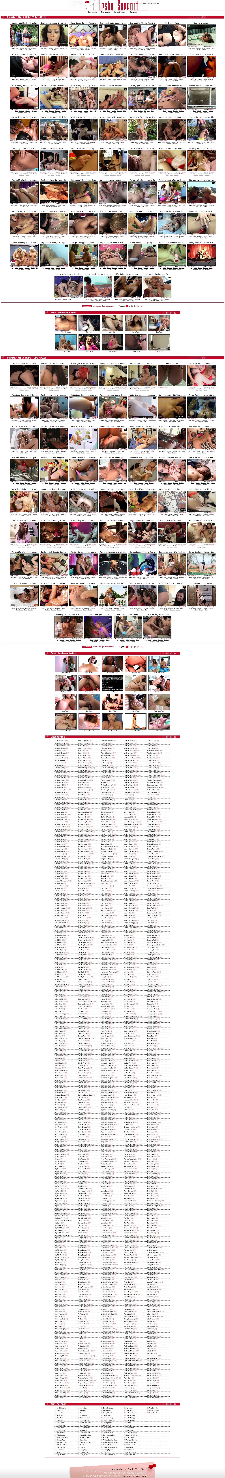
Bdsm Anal (58, 1129)
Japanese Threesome (108, 1134)
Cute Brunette (82, 1107)
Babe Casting (59, 1075)
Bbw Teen (58, 1124)
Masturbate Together (130, 822)
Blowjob (25, 142)
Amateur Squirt (59, 866)
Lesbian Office (105, 1348)
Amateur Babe (59, 768)
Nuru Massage (128, 1095)
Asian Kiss (58, 1021)
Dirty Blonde (82, 1166)
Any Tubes (65, 711)
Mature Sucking (129, 923)
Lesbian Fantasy (106, 1287)
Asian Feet (58, 1011)
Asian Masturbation (61, 1028)
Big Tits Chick (59, 1252)
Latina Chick (105, 1196)
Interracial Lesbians (107, 1080)
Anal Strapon (59, 972)
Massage (78, 237)
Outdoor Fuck (128, 1142)
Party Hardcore (129, 1181)
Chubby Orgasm (83, 969)
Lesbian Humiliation (107, 1314)
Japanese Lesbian (107, 1120)
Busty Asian (81, 898)
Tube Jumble (89, 673)
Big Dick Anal (59, 1225)
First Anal (81, 1388)
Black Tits (58, 1336)
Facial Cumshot (83, 1307)
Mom (19, 547)
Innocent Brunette (106, 1048)
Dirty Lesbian (82, 1176)
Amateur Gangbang (61, 819)
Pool (200, 112)
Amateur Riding (60, 859)
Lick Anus (127, 795)
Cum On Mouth (82, 1085)
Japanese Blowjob (107, 1110)
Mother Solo (128, 1073)
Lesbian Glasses (106, 1304)
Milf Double (127, 950)
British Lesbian (82, 800)
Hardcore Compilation (108, 942)
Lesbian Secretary (106, 1388)
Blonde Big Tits (59, 1356)
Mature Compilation (130, 851)
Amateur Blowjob (60, 775)
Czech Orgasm (82, 1134)
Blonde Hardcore (60, 1388)
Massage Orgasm (129, 819)
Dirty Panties (82, 1181)
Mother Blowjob (129, 1060)
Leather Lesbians (106, 1235)
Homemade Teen (106, 969)
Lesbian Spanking (130, 750)
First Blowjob (82, 1390)
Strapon (204, 49)
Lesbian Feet (105, 1289)
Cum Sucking (82, 1090)
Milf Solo (126, 987)
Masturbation (87, 79)
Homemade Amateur (107, 960)
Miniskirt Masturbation (131, 1016)
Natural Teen (128, 1085)
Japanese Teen (106, 1132)
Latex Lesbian (105, 1174)
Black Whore (59, 1339)
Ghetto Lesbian (106, 812)
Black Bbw (58, 1287)
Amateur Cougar (60, 792)
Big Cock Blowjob (60, 1213)
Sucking (132, 300)
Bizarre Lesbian (60, 1275)
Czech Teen (81, 1137)
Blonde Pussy (82, 748)
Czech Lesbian (82, 1132)
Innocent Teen (105, 1056)
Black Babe (58, 1284)
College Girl (81, 1026)
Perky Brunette (128, 1191)
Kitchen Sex (105, 1164)
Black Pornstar (59, 1319)
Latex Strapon (105, 1183)
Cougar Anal (82, 1041)
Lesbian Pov (105, 1373)
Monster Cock (128, 1053)
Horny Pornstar (106, 1006)
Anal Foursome (59, 947)
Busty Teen (81, 928)
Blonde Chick (59, 1366)
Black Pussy (58, 1321)
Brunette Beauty (83, 819)
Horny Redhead (106, 1009)
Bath (83, 269)
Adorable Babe (59, 741)
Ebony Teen (81, 1284)
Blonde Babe (59, 1348)
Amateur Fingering (61, 814)
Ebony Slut (81, 1279)
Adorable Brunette (60, 745)
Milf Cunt (127, 945)
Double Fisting (82, 1206)
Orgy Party (127, 1132)
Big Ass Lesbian (60, 1188)
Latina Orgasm (105, 1220)
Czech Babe (82, 1124)
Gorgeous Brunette (107, 854)
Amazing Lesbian (60, 908)
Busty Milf (81, 920)
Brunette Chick (82, 834)
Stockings (138, 80)
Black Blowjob (59, 1292)
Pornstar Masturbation (131, 1238)
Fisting (208, 48)
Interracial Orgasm (107, 1088)
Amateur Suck (59, 873)
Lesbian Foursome (107, 1302)
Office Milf (127, 1107)
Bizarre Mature (59, 1277)
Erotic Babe (81, 1292)
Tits (184, 142)
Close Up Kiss (82, 999)
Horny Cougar (105, 987)
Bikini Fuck (58, 1270)
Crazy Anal (81, 1065)
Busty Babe (81, 901)
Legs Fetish (104, 1238)
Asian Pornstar (59, 1043)
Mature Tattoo (128, 925)
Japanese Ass (105, 1105)
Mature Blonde (128, 844)
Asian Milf (58, 1033)
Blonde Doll (58, 1373)
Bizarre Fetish (59, 1272)
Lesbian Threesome (130, 775)
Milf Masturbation (129, 967)
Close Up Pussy (83, 1006)
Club (102, 641)
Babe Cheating (59, 1078)
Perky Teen (127, 1196)
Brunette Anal (82, 809)
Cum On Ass (82, 1083)
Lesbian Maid (105, 1326)
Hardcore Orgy (105, 952)
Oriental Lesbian (129, 1134)
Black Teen (58, 1331)
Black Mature (59, 1307)
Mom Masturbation (130, 1036)
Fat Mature (81, 1331)
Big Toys (57, 1262)
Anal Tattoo (58, 974)
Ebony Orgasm (82, 1275)
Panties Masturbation (130, 1159)
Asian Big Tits (59, 999)
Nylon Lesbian (128, 1100)
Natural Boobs (128, 1078)
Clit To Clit (81, 992)
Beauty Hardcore (60, 1149)
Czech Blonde (82, 1127)
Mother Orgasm (129, 1068)
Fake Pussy (81, 1309)
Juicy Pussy (104, 1142)
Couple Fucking (83, 1053)
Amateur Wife (59, 888)
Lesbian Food (105, 1299)
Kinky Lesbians (106, 1151)
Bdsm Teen (58, 1137)
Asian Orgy (58, 1041)
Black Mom (58, 1311)
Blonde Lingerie (60, 1393)
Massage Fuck (128, 814)
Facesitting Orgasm (84, 1304)
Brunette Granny (83, 849)
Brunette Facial (82, 844)
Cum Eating (81, 1080)
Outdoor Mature (129, 1147)
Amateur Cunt (59, 800)
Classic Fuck (82, 979)
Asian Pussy (59, 1046)
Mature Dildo (128, 856)
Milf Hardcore (128, 962)
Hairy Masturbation (107, 915)
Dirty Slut (81, 1183)
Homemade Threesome (108, 972)
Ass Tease (58, 1065)
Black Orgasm (59, 1314)
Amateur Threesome (61, 881)
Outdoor (196, 112)
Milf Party (127, 974)
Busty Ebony (82, 910)
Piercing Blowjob (129, 1213)
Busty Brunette (82, 908)
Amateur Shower (60, 861)
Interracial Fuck (106, 1075)
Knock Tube (136, 711)
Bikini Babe (58, 1265)
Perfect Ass (127, 1186)
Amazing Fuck (59, 905)
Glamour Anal (105, 829)
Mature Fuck (128, 871)
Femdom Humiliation (84, 1356)
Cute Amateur (82, 1100)
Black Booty (58, 1294)
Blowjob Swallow (83, 773)
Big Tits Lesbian (60, 1257)
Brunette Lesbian (83, 854)
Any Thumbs (159, 692)
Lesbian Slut (128, 743)
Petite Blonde (128, 1201)
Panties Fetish (128, 1156)
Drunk (90, 390)
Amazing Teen (59, 915)
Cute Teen (81, 1120)
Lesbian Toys (128, 780)
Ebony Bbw (81, 1247)
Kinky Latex (104, 1149)
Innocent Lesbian (106, 1053)
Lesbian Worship (129, 790)
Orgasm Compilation (130, 1127)
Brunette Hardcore (84, 851)
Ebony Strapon (82, 1282)
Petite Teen (127, 1211)
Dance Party (82, 1139)
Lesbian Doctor (106, 1279)
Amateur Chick (59, 785)
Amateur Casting (60, 780)
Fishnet (86, 112)
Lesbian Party (105, 1363)
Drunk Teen (81, 1235)
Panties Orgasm (129, 1161)
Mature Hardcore (129, 881)
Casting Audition (83, 933)
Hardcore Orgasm (106, 950)
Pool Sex (127, 1220)
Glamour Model (106, 839)
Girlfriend (137, 49)
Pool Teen (127, 1223)
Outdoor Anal (128, 1137)
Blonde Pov (81, 745)
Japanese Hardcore (107, 1115)
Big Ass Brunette (60, 1179)
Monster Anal (128, 1051)
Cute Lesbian (82, 1112)
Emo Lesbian (82, 1289)
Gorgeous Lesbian (107, 856)
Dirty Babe (81, 1161)
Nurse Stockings (129, 1092)
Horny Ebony (105, 989)
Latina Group (105, 1206)
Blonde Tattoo (82, 758)
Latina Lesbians (106, 1211)
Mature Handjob (129, 878)
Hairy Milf (104, 920)
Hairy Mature (105, 918)
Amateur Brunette (60, 777)
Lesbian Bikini (105, 1260)
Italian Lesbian (105, 1100)
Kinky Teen (104, 1156)
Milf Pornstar (128, 977)
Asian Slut (58, 1048)
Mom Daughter (128, 1031)
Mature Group (128, 876)
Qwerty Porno (66, 673)
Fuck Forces (136, 351)
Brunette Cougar (83, 837)
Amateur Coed (59, 787)
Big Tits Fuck (59, 1255)
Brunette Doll (82, 841)
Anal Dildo (58, 940)
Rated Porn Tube (89, 730)
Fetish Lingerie (82, 1373)
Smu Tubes (159, 730)
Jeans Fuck (104, 1137)
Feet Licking (82, 1346)
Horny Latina (105, 994)
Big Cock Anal (59, 1211)
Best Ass (57, 1159)
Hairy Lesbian (105, 913)
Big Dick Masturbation (62, 1235)
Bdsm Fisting (59, 1132)
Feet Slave (81, 1348)
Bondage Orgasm (83, 777)
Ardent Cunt (112, 332)
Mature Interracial (129, 883)
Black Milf (58, 1309)
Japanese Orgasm (107, 1129)
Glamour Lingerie (106, 837)
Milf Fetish (127, 952)
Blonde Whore (82, 765)
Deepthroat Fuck (83, 1147)
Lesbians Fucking (129, 792)
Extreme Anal (82, 1302)
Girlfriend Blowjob (106, 819)
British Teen (81, 807)
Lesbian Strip (128, 763)
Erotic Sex (81, 1297)
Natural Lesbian (129, 1080)
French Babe (105, 777)
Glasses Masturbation (108, 846)
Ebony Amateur (83, 1240)
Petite (111, 578)
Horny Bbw (104, 977)
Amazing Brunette (60, 901)
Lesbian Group (105, 1307)
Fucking (196, 175)
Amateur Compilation (61, 790)
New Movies (105, 12)
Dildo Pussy (81, 1154)
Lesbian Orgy (105, 1356)
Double (58, 269)
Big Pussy (58, 1247)
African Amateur (60, 758)
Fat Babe (81, 1319)
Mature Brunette (129, 849)
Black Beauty (59, 1289)
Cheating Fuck (82, 947)
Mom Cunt (127, 1028)
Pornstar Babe (128, 1228)
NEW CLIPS (97, 306)
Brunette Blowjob (83, 827)
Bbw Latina (58, 1110)
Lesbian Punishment (107, 1375)
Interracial (63, 483)
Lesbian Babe (105, 1250)
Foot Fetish (104, 763)
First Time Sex (105, 743)
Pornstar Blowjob (129, 1230)
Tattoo (148, 80)
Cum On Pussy (82, 1088)
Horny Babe (105, 974)
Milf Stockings (128, 994)
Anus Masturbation (61, 984)
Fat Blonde (81, 1321)
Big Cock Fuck (59, 1218)
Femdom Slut (82, 1361)
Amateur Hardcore (60, 827)
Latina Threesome (106, 1233)
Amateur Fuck (59, 817)
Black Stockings (60, 1329)
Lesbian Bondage (106, 1262)
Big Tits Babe (59, 1250)
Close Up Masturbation (85, 1001)
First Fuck (81, 1393)
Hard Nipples (105, 935)
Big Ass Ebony (59, 1183)
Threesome (206, 112)
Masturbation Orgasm (131, 824)
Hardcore (57, 111)
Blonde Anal (58, 1343)
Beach (49, 142)
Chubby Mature (83, 964)
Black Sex (58, 1324)
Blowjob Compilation (84, 768)
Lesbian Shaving (106, 1393)
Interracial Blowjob (107, 1065)
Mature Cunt (128, 854)
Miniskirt (201, 175)
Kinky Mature (105, 1154)
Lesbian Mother (106, 1343)
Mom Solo (127, 1043)
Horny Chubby (105, 984)
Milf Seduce (127, 984)
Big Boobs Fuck (60, 1203)
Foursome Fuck (106, 770)
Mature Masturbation (130, 896)
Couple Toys (82, 1063)
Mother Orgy (128, 1070)
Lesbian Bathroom (107, 1255)
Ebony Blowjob (82, 1252)
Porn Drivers (159, 351)
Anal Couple (59, 937)
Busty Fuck (81, 913)
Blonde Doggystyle (61, 1370)
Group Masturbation (107, 881)
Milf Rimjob (127, 982)
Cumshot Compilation (85, 1095)
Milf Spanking (128, 989)
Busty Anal (81, 896)
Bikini (60, 142)
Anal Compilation (60, 935)
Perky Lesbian (128, 1193)
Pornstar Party (128, 1245)
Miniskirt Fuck (128, 1014)
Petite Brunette (128, 1203)
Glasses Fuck (105, 844)
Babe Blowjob (59, 1073)
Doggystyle (54, 112)
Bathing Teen (59, 1092)
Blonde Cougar (59, 1368)
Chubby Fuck (82, 960)
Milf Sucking (128, 999)
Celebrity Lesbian (83, 940)
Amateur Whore (60, 886)
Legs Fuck (104, 1240)
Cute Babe (81, 1102)
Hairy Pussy (105, 923)
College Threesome (84, 1038)
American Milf (59, 928)
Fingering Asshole (83, 1378)
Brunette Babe (82, 814)
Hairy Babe (104, 893)
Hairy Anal (104, 888)
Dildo (82, 49)
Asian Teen (58, 1051)
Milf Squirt (127, 992)
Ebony (22, 608)
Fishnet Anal (105, 745)
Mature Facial (128, 861)
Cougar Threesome (84, 1051)
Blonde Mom (59, 1398)
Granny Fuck (105, 866)
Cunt (79, 80)
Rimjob (204, 547)
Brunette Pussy (82, 869)
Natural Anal (128, 1075)
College (115, 49)
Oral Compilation (129, 1115)
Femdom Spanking (84, 1363)
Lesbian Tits (128, 777)
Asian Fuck (58, 1016)
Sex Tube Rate (112, 730)
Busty (63, 79)
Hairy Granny (105, 908)
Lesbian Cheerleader (107, 1265)
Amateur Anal (59, 763)
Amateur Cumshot (60, 797)
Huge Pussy (105, 1033)
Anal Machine (59, 957)
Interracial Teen (106, 1095)
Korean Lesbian (106, 1166)
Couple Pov (81, 1060)
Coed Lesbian (82, 1019)
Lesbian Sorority (129, 748)
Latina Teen (104, 1230)
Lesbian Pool (105, 1368)
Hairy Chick (104, 903)
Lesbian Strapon (129, 760)
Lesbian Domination (107, 1282)
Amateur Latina (59, 832)
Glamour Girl (105, 832)
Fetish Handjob (83, 1370)
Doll (206, 237)
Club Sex (81, 1014)
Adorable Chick (60, 748)
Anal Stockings (59, 969)
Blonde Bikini (59, 1358)
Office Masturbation (130, 1105)
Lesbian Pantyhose (107, 1361)
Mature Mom (128, 898)
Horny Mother (105, 1004)
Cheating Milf (82, 950)
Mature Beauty (128, 837)
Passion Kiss (128, 1183)
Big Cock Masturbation (62, 1220)
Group (77, 143)
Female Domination (84, 1351)
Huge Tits (104, 1038)
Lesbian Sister (105, 1398)
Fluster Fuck (66, 351)
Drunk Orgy (81, 1228)
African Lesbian (60, 760)
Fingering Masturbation (85, 1380)
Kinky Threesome (106, 1159)
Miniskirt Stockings (130, 1021)
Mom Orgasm (128, 1038)
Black (22, 143)
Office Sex (127, 1110)
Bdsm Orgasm (59, 1134)
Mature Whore (128, 933)
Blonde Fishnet (59, 1378)
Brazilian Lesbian (83, 790)
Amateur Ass (59, 765)
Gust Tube (89, 711)
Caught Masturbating (84, 937)
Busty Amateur (82, 893)
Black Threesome (60, 1334)
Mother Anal (128, 1058)
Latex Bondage (106, 1169)
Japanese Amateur (107, 1102)
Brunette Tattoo (82, 878)
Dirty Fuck (81, 1174)
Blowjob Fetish (82, 770)
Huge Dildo (104, 1026)
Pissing (202, 237)
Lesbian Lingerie (106, 1324)
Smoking (56, 143)
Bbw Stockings (59, 1122)
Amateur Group (59, 822)
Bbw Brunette (59, 1102)
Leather (168, 80)
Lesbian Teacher (129, 770)
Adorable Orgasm (60, 753)
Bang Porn (135, 332)
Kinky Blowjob (105, 1147)
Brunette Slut (82, 871)
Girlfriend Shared (106, 824)
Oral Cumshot (128, 1120)
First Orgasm (82, 1395)
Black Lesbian (59, 1304)
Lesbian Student (129, 765)
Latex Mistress (105, 1179)
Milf (25, 80)
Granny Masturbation (107, 871)
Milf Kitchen (127, 964)
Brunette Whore (83, 886)
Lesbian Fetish (105, 1292)
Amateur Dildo (59, 805)
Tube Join (89, 332)
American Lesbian (60, 925)
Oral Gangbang (129, 1122)
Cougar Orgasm (83, 1046)
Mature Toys (128, 930)
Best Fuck (58, 1164)
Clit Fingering (82, 987)
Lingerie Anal (128, 802)
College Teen (82, 1036)
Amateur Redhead (60, 856)
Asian (106, 173)
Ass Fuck (57, 1060)
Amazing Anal (59, 891)
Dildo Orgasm (82, 1151)
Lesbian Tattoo (128, 768)
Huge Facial (105, 1031)
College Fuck (82, 1024)
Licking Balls (128, 800)
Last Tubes (89, 351)
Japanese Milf (105, 1127)
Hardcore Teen (105, 957)
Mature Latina (128, 888)
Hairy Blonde (105, 898)
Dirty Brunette (82, 1169)
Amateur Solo (59, 864)
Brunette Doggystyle (84, 839)
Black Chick (58, 1297)
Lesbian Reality (106, 1380)
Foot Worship (105, 765)
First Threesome (83, 1398)
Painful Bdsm (128, 1154)
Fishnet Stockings (106, 753)
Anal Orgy (58, 962)
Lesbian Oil (104, 1351)
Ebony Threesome (84, 1287)
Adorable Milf (59, 750)
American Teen (59, 930)
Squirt (152, 79)
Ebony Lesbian (82, 1265)
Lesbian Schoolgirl (107, 1385)
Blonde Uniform (83, 763)
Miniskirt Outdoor (129, 1019)
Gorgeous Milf (105, 859)
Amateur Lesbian (60, 834)
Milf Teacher (128, 1001)
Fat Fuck (80, 1326)
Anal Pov (57, 967)
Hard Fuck (104, 933)
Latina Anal (104, 1186)
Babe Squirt (58, 1085)
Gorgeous (54, 206)
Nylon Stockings (129, 1102)
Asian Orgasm (59, 1038)
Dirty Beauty (82, 1164)
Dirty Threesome (83, 1188)
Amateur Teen (59, 878)
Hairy (146, 173)
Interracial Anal (105, 1058)
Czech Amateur (83, 1122)
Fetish (183, 205)
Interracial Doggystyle (108, 1070)
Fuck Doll (104, 782)
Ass (125, 48)
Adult (135, 692)
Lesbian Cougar (106, 1275)
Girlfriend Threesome (107, 827)
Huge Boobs (105, 1019)
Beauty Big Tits (59, 1142)
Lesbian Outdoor (106, 1358)
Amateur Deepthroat (61, 802)
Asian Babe (58, 994)
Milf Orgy (127, 972)
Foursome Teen (106, 773)
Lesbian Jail (105, 1316)
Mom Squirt (127, 1046)
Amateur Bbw (59, 770)
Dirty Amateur (82, 1159)
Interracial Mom (106, 1085)
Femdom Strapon (83, 1366)
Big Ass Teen (59, 1198)
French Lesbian (106, 780)
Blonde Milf (58, 1395)
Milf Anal (126, 935)
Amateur (48, 79)
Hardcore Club (105, 940)
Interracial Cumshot (107, 1068)
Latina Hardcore (106, 1208)
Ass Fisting (58, 1058)
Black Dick (58, 1299)
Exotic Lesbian (82, 1299)
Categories (133, 12)
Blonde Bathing (60, 1351)
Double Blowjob (83, 1198)
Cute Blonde (82, 1105)
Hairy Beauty (105, 896)
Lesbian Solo (128, 745)
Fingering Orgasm (83, 1383)
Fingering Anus (82, 1375)
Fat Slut (80, 1339)
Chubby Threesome (84, 977)
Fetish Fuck (81, 1368)
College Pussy (82, 1033)
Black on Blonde (60, 1341)
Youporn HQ (89, 692)
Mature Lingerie (129, 893)
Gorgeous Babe (106, 849)
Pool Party (127, 1218)
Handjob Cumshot (106, 928)
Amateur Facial (59, 812)
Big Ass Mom (59, 1193)
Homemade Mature (107, 967)
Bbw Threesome (60, 1127)
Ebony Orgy (81, 1277)
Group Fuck (104, 878)
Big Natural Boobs (60, 1240)
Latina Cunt (104, 1198)
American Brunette (61, 923)
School (175, 206)
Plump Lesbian (129, 1215)
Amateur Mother (60, 841)
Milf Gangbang (128, 957)
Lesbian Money (106, 1341)
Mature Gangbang (130, 873)
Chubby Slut (82, 972)
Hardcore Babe (106, 937)
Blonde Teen (82, 760)
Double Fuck (82, 1208)
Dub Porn (159, 332)
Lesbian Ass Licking (107, 1247)
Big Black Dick (59, 1201)
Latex (139, 578)
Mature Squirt (128, 918)
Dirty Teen (81, 1186)
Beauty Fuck (59, 1147)
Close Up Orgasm (83, 1004)
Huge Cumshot (106, 1024)
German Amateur (106, 792)
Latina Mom (104, 1218)
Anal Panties (59, 964)
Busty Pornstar (82, 925)
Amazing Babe (59, 893)
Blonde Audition (60, 1346)
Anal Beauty (58, 933)
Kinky (25, 49)
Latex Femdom (105, 1171)
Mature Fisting (128, 869)
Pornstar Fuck (128, 1235)
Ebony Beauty (82, 1250)
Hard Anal (104, 930)
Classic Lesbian (83, 982)
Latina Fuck (104, 1203)
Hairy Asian (104, 891)
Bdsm (20, 388)
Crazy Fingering (83, 1068)
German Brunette (106, 800)
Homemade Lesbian (107, 964)
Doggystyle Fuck (83, 1193)
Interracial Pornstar (107, 1092)
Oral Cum (127, 1117)
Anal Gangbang (60, 952)
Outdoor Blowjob (129, 1139)
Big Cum (57, 1223)
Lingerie (58, 175)
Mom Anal (127, 1024)
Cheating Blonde (83, 942)
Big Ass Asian (59, 1171)
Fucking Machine (106, 785)
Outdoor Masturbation (131, 1144)
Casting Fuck (82, 935)
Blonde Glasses (60, 1383)
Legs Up (103, 1243)
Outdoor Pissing (129, 1149)
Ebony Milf (81, 1270)
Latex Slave (104, 1181)
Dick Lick (81, 1149)
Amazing (205, 173)
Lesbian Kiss (105, 1319)
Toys (29, 80)
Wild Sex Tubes (66, 692)
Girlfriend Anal (105, 817)
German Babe (105, 795)
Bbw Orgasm (59, 1120)
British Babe (82, 797)
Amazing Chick (59, 903)
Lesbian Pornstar (106, 1370)
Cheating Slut (82, 952)
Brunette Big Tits (83, 822)
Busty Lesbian (82, 918)
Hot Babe (104, 1014)
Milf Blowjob (128, 942)
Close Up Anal (82, 994)
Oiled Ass (127, 1112)
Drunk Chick (82, 1220)
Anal (16, 142)
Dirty (83, 80)
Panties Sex (128, 1164)
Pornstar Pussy (129, 1247)
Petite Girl (127, 1206)
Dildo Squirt (81, 1156)
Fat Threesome (82, 1343)
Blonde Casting (60, 1363)
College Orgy (82, 1028)
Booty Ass (81, 782)
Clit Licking (81, 989)
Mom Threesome (129, 1048)
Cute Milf (80, 1115)
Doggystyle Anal (83, 1191)
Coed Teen (81, 1021)
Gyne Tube (112, 711)
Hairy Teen (104, 925)
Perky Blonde (128, 1188)
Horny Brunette (106, 982)
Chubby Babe (82, 957)
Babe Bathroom (60, 1070)
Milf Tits (126, 1006)
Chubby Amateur (83, 955)
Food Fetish (104, 760)
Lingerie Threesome (130, 809)
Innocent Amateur (106, 1043)
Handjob (166, 609)
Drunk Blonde (82, 1215)
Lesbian (20, 49)
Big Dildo (58, 1238)
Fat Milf (80, 1334)
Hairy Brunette (105, 901)
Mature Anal (128, 829)
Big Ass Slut (58, 1196)
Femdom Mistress (83, 1358)
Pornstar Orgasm (129, 1240)
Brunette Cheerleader (85, 832)
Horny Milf (104, 999)
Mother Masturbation (130, 1065)
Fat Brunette (82, 1324)
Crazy (143, 80)
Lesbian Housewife (107, 1311)
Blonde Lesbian (60, 1390)
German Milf (105, 807)
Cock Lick (81, 1016)
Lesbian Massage (106, 1329)
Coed (53, 452)
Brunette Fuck (82, 846)
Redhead (93, 48)
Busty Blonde (82, 905)
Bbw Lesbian (59, 1112)
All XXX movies (66, 332)
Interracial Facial (106, 1073)
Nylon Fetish (128, 1097)
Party (152, 111)
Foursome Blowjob (107, 768)
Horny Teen (104, 1011)
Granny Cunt (105, 864)
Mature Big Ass (128, 839)
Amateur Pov (59, 854)
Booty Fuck (81, 785)
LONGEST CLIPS (108, 306)
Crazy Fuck (81, 1070)
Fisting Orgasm (106, 755)
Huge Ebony (105, 1028)
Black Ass (58, 1282)
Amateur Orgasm (60, 846)
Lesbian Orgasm (106, 1353)
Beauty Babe (59, 1139)
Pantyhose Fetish (129, 1166)
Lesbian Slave (128, 741)
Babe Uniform (59, 1088)
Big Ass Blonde (59, 1176)
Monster (107, 452)
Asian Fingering (60, 1014)
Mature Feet (128, 864)
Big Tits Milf (58, 1260)
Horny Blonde (105, 979)
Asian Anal (58, 992)
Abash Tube (112, 692)
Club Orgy (81, 1009)
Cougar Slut (81, 1048)
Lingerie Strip (128, 807)
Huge (212, 48)
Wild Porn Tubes (159, 673)
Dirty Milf (80, 1179)
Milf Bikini (127, 940)
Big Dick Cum (59, 1230)
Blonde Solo (82, 753)
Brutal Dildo (81, 891)
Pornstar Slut (128, 1250)
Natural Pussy (128, 1083)
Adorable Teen (59, 755)
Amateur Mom (59, 839)
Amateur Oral (59, 844)
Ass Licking (58, 1063)
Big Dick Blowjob (60, 1228)
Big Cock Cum (59, 1215)
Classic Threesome (84, 984)
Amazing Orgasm (60, 913)
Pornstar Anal (128, 1225)
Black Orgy (58, 1316)
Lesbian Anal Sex (106, 1245)
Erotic (25, 112)
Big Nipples (58, 1243)
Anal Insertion (59, 955)
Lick (173, 80)
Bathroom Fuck (59, 1097)
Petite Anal (127, 1198)
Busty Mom (81, 923)
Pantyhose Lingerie (130, 1171)
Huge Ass (104, 1016)
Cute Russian (82, 1117)
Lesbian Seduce (106, 1390)
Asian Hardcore (60, 1019)
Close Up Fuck (82, 996)
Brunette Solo (82, 873)
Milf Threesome (129, 1004)
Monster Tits (128, 1056)
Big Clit (57, 1206)
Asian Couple (59, 1006)
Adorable (180, 79)
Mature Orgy (128, 903)
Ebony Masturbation (84, 1267)
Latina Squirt (105, 1228)
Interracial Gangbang (107, 1078)
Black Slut (58, 1326)
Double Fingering (83, 1203)
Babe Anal (58, 1068)
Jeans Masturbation (107, 1139)
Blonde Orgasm (83, 741)
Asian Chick (58, 1004)
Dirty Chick (81, 1171)
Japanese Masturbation (108, 1124)
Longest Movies (119, 12)
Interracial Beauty (106, 1063)
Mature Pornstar (129, 905)
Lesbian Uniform (129, 782)
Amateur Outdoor (60, 851)
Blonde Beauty (59, 1353)
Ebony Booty (82, 1255)
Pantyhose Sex (129, 1174)
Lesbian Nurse (105, 1346)
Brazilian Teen (82, 792)
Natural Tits (127, 1088)
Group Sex (104, 883)
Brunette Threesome (84, 883)
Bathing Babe (59, 1090)
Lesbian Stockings (130, 758)
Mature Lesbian (129, 891)
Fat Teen (80, 1341)
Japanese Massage (107, 1122)
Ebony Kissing (82, 1262)
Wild (55, 49)
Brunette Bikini (82, 824)
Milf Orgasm (128, 969)
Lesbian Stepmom (130, 755)
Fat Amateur (81, 1314)
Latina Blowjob (105, 1193)
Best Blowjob (59, 1161)
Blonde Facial (59, 1375)
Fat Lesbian (81, 1329)
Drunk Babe (81, 1213)
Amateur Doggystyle (61, 807)
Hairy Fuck (104, 905)
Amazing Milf (59, 910)
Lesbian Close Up (106, 1267)
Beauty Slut (58, 1156)
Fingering (33, 48)
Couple (20, 421)
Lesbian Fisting (106, 1297)
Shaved (118, 206)
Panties (83, 452)
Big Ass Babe (59, 1174)
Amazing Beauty (60, 896)
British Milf (81, 805)
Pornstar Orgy (128, 1243)
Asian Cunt (58, 1009)
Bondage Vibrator (83, 780)
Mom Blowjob (128, 1026)
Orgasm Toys (128, 1129)
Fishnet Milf (104, 750)
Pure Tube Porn (66, 730)
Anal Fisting (58, 945)
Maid (25, 237)
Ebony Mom (81, 1272)
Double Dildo (82, 1201)
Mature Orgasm (129, 901)
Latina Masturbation (107, 1213)
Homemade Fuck (106, 962)
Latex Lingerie (105, 1176)
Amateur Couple (60, 795)
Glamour (177, 112)
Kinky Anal (104, 1144)
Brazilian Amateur (83, 787)
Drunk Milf (81, 1225)
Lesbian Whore (129, 787)
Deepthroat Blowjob (84, 1144)
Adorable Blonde (60, 743)
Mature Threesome (130, 928)
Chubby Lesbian (83, 962)
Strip (146, 206)
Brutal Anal (81, 888)
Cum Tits (80, 1092)
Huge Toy (104, 1041)
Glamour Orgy (105, 841)
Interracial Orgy (106, 1090)
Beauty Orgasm (60, 1151)
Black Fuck (58, 1302)
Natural (143, 49)
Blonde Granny (59, 1385)
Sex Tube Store (136, 730)
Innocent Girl (105, 1051)
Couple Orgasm (83, 1058)
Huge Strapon (105, 1036)
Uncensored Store (112, 673)
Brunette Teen (82, 881)
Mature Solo (128, 915)
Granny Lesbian (106, 869)
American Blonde (60, 920)
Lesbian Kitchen (106, 1321)
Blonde (22, 48)
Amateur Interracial (61, 829)
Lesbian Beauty (106, 1257)
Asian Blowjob (59, 1001)
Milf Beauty (127, 937)
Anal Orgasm (59, 960)
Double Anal (82, 1196)
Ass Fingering (59, 1056)
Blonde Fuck (59, 1380)
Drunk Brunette (82, 1218)
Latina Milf (104, 1215)
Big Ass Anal (59, 1169)
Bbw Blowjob (59, 1100)
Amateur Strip (59, 871)
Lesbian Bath (105, 1252)
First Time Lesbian (107, 741)
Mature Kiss (127, 886)
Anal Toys (58, 979)
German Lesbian (106, 805)
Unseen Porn (136, 673)
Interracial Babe (106, 1060)
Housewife (116, 390)
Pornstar (21, 80)
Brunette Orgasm (83, 861)
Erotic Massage (83, 1294)
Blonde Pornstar (83, 743)
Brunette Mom (82, 859)
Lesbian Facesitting (107, 1284)
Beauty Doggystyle (61, 1144)
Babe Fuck (58, 1080)
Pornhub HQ (112, 351)
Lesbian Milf (105, 1336)
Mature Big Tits (128, 841)
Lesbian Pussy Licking (108, 1378)
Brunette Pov (82, 866)
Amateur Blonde (60, 773)
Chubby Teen (82, 974)
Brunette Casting (83, 829)
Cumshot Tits (82, 1097)
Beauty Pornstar (60, 1154)
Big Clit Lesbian (60, 1208)
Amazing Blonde (60, 898)
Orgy (29, 49)
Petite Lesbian (128, 1208)
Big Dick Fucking (60, 1233)
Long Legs (127, 812)
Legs (147, 143)
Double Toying (82, 1211)
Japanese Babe (106, 1107)
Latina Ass (104, 1188)
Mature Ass (127, 832)
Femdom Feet (82, 1353)
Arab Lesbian (59, 987)
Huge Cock (104, 1021)
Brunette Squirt (82, 876)
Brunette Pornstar (83, 864)
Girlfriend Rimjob (106, 822)
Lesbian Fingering (106, 1294)
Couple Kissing (83, 1056)
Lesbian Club (105, 1270)
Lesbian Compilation (107, 1272)
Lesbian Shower (106, 1395)
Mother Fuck (128, 1063)
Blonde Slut (81, 750)
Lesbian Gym (105, 1309)
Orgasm (87, 49)
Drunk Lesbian (82, 1223)
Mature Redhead (129, 908)
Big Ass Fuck (59, 1186)
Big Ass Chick (59, 1181)
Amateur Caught (60, 782)
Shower (143, 484)
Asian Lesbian (59, 1024)
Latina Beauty (105, 1191)
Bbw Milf (57, 1117)
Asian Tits (58, 1053)
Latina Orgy (104, 1223)
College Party (82, 1031)
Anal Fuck (58, 950)
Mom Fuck (127, 1033)
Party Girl (127, 1179)
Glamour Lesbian (106, 834)
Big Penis (58, 1245)
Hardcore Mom (105, 947)
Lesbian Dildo (105, 1277)
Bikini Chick (58, 1267)
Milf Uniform (128, 1009)
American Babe (60, 918)
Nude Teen (127, 1090)
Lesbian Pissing (106, 1366)
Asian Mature (59, 1031)
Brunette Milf (82, 856)
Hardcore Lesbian (106, 945)
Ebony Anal (81, 1243)
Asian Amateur (59, 989)
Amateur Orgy (59, 849)
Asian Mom (58, 1036)
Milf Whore (127, 1011)
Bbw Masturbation (60, 1115)
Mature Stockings (129, 920)
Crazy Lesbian (82, 1073)
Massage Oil (128, 817)
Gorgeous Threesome (108, 861)
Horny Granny (105, 992)
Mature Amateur (129, 827)
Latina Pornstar (106, 1225)
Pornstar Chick (128, 1233)
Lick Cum (127, 797)
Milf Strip (126, 996)
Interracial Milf (105, 1083)
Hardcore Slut (105, 955)
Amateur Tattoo (59, 876)
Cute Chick (81, 1110)
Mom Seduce (128, 1041)
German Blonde (106, 797)
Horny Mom (104, 1001)
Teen (78, 49)
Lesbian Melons (106, 1334)
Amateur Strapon (60, 869)
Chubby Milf (81, 967)
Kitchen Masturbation (107, 1161)
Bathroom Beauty (60, 1095)
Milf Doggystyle (129, 947)
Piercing (89, 515)
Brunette (27, 48)
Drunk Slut (81, 1233)
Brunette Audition (83, 812)
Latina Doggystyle (106, 1201)
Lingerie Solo (128, 805)
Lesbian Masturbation (108, 1331)
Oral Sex (126, 1124)
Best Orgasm (59, 1166)
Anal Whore (58, 982)
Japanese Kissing (106, 1117)
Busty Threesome (83, 930)
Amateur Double (60, 809)
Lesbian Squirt (128, 753)
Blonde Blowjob (60, 1361)
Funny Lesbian (105, 787)
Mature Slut (127, 913)
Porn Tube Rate (159, 711)
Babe (17, 48)
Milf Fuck (127, 955)
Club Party (81, 1011)
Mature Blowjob (129, 846)
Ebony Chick (82, 1257)
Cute (111, 80)
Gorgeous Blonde (106, 851)
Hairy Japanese (106, 910)
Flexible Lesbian (106, 758)
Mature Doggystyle (130, 859)
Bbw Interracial (59, 1107)
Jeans (59, 206)
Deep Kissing (82, 1142)
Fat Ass (80, 1316)
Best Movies (92, 12)
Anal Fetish (58, 942)
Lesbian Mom (105, 1339)
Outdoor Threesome (130, 1151)
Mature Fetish (128, 866)
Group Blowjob (105, 876)
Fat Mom (80, 1336)
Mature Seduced (129, 910)
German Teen (105, 809)
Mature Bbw (128, 834)
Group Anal (104, 873)
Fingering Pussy (83, 1385)
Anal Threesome (60, 977)
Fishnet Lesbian (106, 748)
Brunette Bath (82, 817)
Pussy (110, 49)
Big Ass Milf (58, 1191)
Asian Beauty (59, 996)
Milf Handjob (128, 960)
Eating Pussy (82, 1238)
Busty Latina (82, 915)
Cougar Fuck (82, 1043)
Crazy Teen (81, 1075)
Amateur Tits (59, 883)
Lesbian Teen (128, 773)
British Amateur (82, 795)
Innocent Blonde (106, 1046)
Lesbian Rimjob (106, 1383)
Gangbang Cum (106, 790)
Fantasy (169, 143)
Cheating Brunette (83, 945)
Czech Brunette (83, 1129)
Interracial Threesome (108, 1097)
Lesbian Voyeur (129, 785)
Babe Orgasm (59, 1083)
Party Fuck (127, 1176)
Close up (28, 111)
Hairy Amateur (105, 886)
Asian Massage (60, 1026)
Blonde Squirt (82, 755)
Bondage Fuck (82, 775)
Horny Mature (105, 996)
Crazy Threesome (83, 1078)
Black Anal (58, 1279)
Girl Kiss (103, 814)
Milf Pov (126, 979)
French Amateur (106, 775)
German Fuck (105, 802)
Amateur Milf (59, 837)
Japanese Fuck (106, 1112)
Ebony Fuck (81, 1260)
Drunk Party (81, 1230)
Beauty (62, 48)
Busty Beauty (82, 903)
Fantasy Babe (82, 1311)
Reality (51, 143)
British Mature (82, 802)
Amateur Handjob (60, 824)
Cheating (29, 484)
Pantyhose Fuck (129, 1169)
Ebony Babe (82, 1245)
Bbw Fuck (58, 1105)
